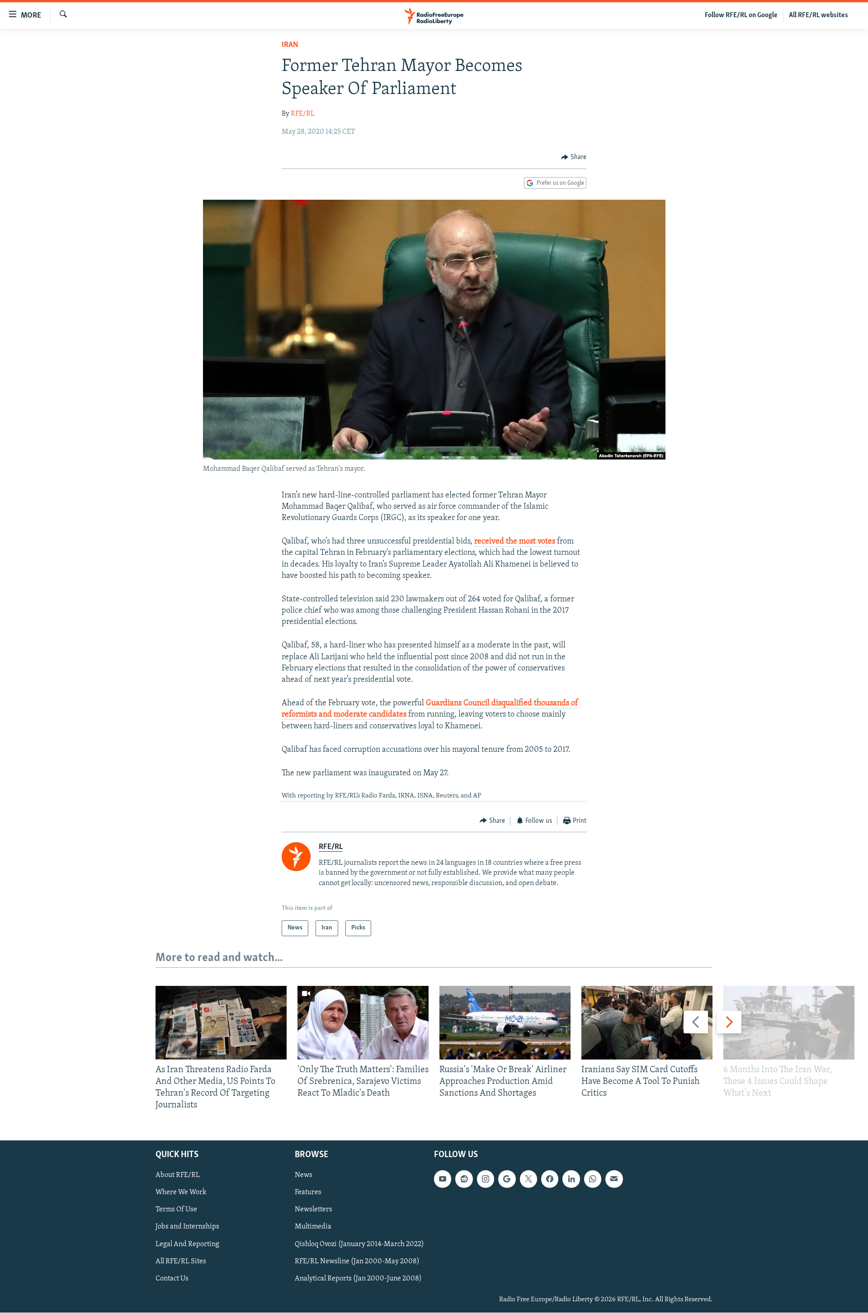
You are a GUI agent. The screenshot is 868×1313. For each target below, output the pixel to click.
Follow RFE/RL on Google (741, 15)
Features (308, 1192)
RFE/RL (303, 113)
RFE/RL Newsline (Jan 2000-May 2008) (357, 1261)
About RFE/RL (178, 1175)
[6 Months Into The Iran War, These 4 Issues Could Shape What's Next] (788, 1023)
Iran (290, 45)
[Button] (573, 157)
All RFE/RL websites (818, 15)
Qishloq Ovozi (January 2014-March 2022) (359, 1244)
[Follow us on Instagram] (485, 1179)
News (303, 1175)
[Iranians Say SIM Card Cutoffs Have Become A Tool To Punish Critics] (646, 1023)
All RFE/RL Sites (181, 1261)
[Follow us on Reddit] (463, 1179)
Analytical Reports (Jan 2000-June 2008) (358, 1278)
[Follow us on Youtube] (442, 1179)
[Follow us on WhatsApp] (592, 1179)
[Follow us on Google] (506, 1179)
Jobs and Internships (187, 1227)
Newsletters (313, 1210)
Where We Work (181, 1192)
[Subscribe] (614, 1179)
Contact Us (172, 1278)
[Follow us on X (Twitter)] (528, 1179)
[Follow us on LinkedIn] (571, 1179)
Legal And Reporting (187, 1244)
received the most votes (514, 542)
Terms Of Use (176, 1210)
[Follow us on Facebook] (549, 1179)
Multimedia (313, 1227)
